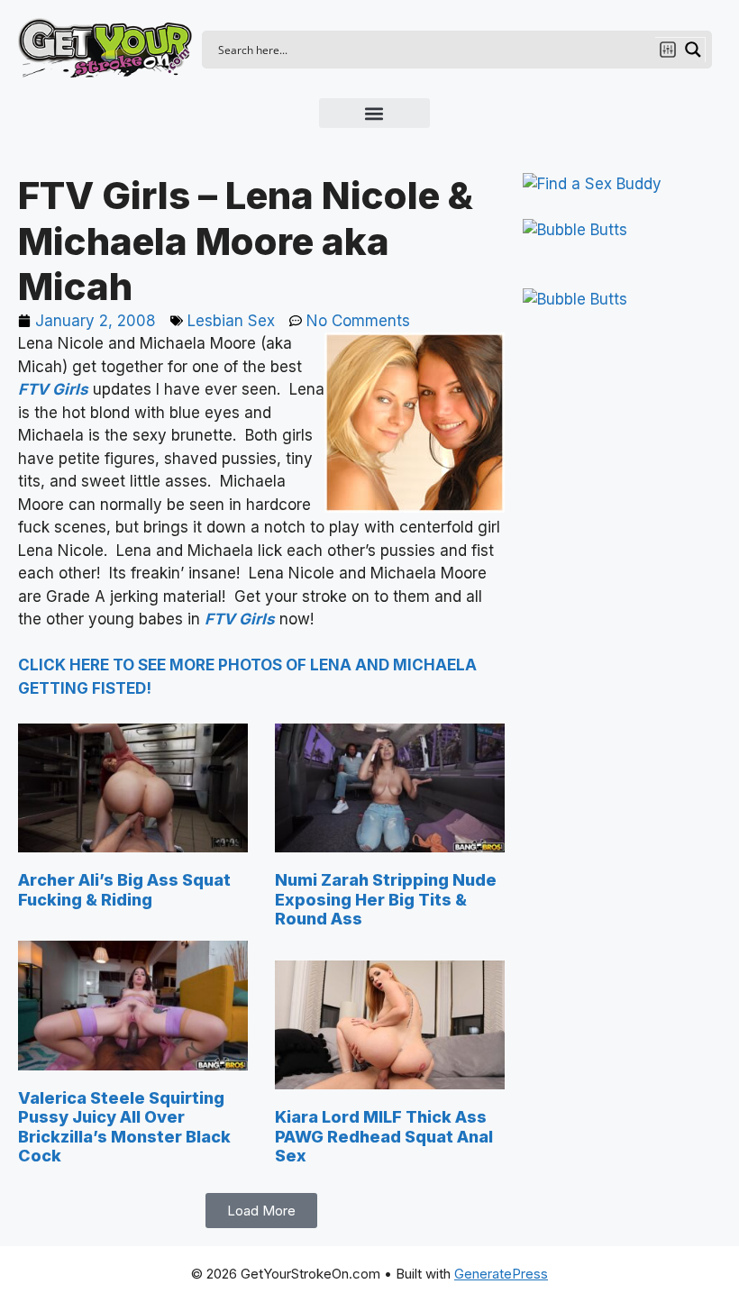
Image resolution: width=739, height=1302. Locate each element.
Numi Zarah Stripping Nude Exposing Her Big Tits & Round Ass (386, 899)
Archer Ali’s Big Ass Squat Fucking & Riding (124, 889)
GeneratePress (501, 1273)
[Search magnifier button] (693, 49)
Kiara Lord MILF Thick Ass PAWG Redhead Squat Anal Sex (384, 1136)
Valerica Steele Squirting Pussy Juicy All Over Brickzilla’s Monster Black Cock (124, 1127)
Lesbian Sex (231, 321)
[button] (374, 113)
